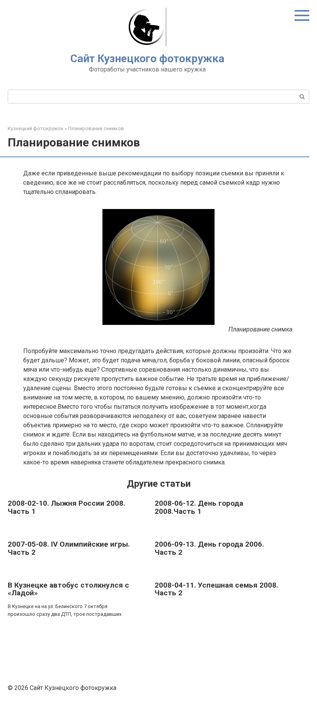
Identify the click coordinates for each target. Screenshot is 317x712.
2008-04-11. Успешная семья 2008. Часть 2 (216, 589)
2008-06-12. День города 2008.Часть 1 (199, 507)
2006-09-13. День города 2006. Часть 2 (209, 548)
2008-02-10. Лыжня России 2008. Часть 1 (66, 507)
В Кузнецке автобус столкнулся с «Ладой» (68, 589)
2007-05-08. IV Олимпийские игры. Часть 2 (69, 548)
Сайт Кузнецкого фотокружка (147, 58)
